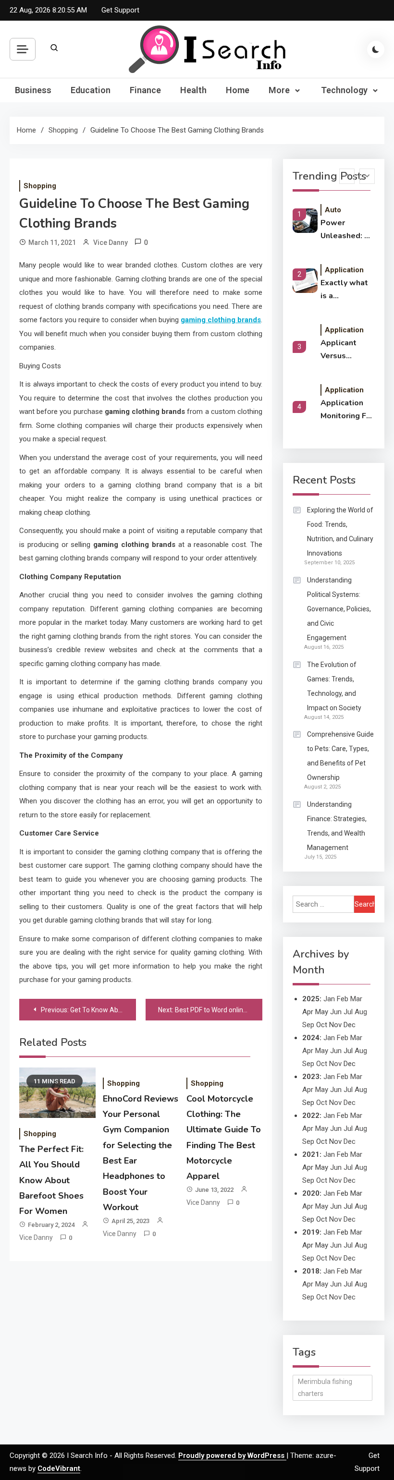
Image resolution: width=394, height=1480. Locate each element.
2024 (311, 1037)
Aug (361, 1011)
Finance (145, 90)
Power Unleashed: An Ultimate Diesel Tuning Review (347, 230)
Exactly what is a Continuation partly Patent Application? (345, 290)
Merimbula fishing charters (325, 1387)
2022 (311, 1115)
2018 (311, 1271)
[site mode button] (375, 49)
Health (193, 90)
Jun (336, 1011)
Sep (308, 1024)
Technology (344, 90)
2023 (311, 1076)
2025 (311, 999)
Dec (350, 1102)
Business (33, 90)
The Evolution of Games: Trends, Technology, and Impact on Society (334, 686)
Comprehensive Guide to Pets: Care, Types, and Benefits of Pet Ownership (340, 755)
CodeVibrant (58, 1468)
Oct (321, 1063)
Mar (356, 999)
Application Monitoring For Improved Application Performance (347, 410)
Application (344, 270)
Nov (335, 1063)
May (321, 1050)
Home (237, 90)
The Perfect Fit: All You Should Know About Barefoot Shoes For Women (51, 1180)
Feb (342, 999)
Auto (333, 210)
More (279, 90)
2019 (311, 1232)
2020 (311, 1193)
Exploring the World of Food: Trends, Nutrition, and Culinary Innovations (340, 531)
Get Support (120, 10)
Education (91, 90)
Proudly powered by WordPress (232, 1455)
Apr (307, 1050)
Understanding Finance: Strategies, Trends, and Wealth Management (337, 826)
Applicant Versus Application (341, 350)
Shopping (40, 186)
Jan (329, 999)
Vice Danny (110, 242)
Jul (348, 1011)
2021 (311, 1154)
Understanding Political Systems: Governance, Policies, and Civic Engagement (339, 609)
